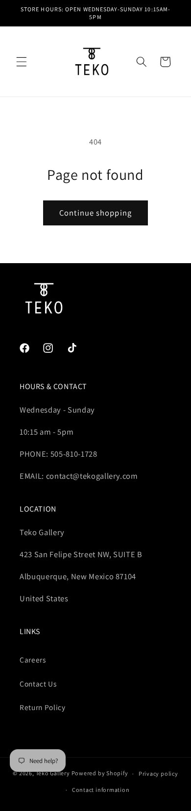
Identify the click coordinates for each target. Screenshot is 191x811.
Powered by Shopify (100, 773)
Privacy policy (158, 773)
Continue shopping (95, 212)
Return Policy (43, 707)
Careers (33, 659)
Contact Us (38, 683)
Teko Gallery (53, 773)
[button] (21, 62)
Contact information (101, 789)
